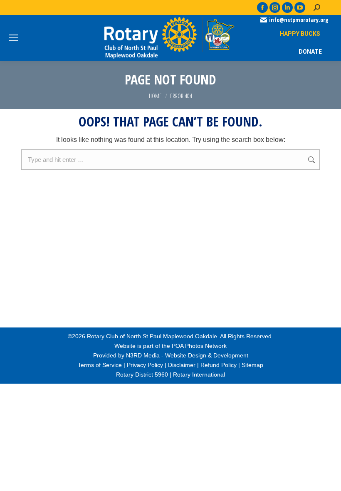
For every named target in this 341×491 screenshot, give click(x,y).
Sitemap (252, 365)
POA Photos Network (199, 345)
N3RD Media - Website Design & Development (187, 355)
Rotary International (199, 374)
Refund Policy (218, 365)
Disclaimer (181, 365)
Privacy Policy (145, 365)
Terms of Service (100, 365)
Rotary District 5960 (142, 374)
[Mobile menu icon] (13, 37)
